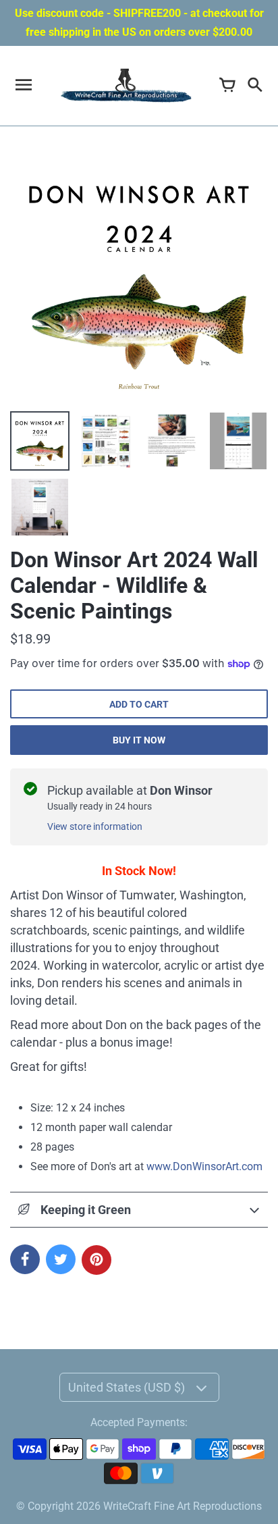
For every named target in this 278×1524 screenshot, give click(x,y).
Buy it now (139, 740)
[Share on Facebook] (25, 1259)
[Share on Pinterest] (96, 1260)
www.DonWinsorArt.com (204, 1166)
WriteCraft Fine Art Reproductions (182, 1506)
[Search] (254, 86)
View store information (94, 826)
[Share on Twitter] (61, 1259)
